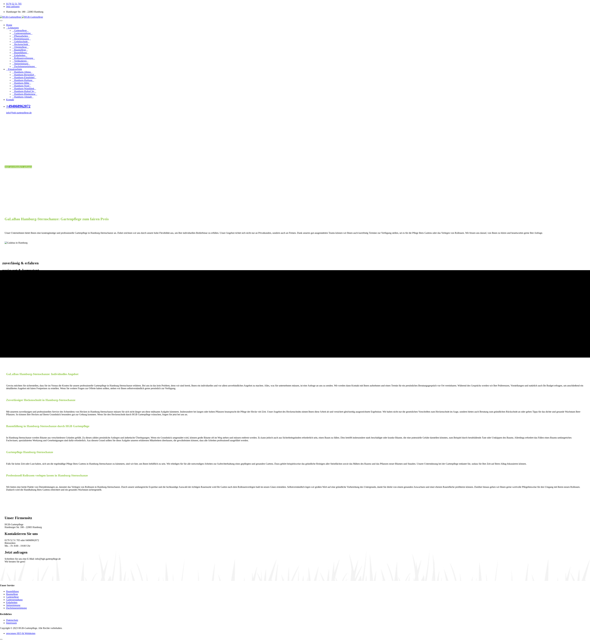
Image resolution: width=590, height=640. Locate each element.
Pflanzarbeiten (21, 36)
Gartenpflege (20, 30)
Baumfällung (20, 52)
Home (9, 25)
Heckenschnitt (21, 44)
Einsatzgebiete (15, 69)
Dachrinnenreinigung (24, 66)
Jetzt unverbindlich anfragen (18, 167)
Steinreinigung (21, 63)
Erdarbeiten (19, 55)
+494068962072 (18, 106)
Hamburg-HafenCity (24, 91)
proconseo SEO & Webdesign (20, 633)
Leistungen (13, 27)
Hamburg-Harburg (23, 80)
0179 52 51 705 (14, 3)
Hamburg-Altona (22, 72)
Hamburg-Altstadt (23, 97)
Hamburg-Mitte (21, 83)
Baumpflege (20, 50)
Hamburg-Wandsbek (24, 88)
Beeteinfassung (21, 38)
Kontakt (10, 99)
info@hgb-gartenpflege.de (19, 112)
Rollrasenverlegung (23, 58)
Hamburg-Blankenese (24, 94)
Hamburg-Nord (21, 85)
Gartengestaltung (22, 33)
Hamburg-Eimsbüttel (24, 77)
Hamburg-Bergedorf (24, 74)
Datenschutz (12, 620)
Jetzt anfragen (13, 6)
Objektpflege (20, 47)
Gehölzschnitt (21, 41)
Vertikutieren (20, 61)
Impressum (11, 623)
